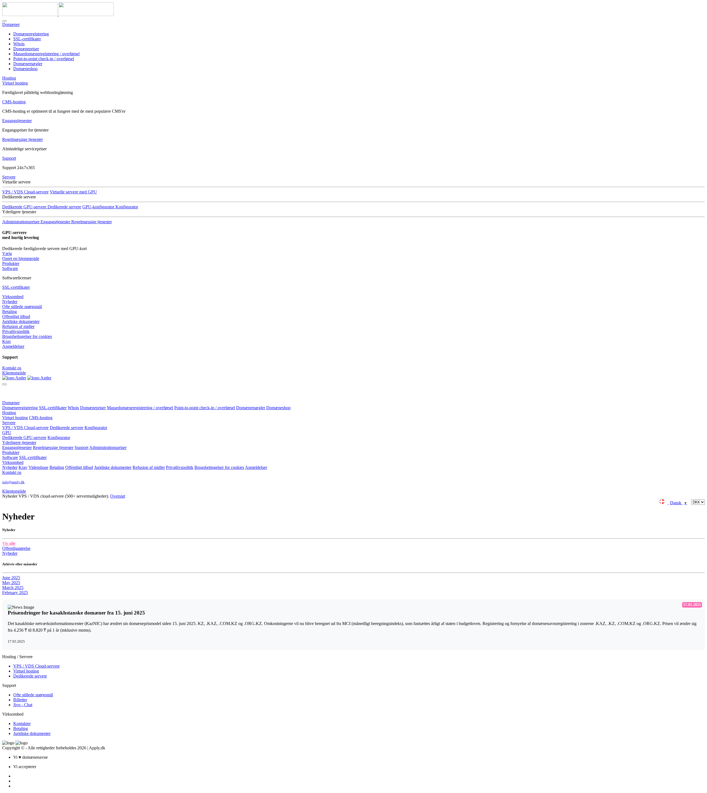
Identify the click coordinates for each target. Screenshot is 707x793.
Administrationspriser (107, 447)
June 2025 (11, 577)
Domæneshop (25, 68)
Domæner (11, 24)
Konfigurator (96, 427)
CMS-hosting (14, 101)
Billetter (20, 699)
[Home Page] (14, 378)
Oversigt (117, 496)
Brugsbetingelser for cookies (27, 336)
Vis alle (8, 543)
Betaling (9, 311)
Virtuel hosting (15, 83)
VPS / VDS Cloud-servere (25, 192)
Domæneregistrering (31, 33)
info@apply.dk (13, 482)
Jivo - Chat (22, 704)
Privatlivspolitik (16, 331)
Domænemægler (27, 63)
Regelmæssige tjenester (22, 139)
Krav (6, 341)
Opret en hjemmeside (20, 258)
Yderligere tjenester (19, 442)
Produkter (10, 263)
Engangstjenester (17, 120)
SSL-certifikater (27, 38)
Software (10, 268)
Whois (19, 43)
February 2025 (15, 592)
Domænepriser (26, 48)
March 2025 (12, 587)
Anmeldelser (13, 346)
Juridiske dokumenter (20, 321)
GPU (6, 432)
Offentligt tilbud (16, 316)
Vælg (7, 253)
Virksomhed (12, 296)
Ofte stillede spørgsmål (22, 306)
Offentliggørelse (16, 548)
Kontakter (22, 723)
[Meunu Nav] (4, 21)
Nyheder (9, 301)
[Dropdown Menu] (4, 384)
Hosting (9, 78)
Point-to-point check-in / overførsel (43, 58)
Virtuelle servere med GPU (73, 192)
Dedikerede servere (64, 206)
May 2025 (11, 582)
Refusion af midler (18, 326)
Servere (8, 177)
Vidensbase (38, 467)
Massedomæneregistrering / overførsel (46, 53)
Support (9, 158)
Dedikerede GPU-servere (24, 437)
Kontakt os (11, 368)
